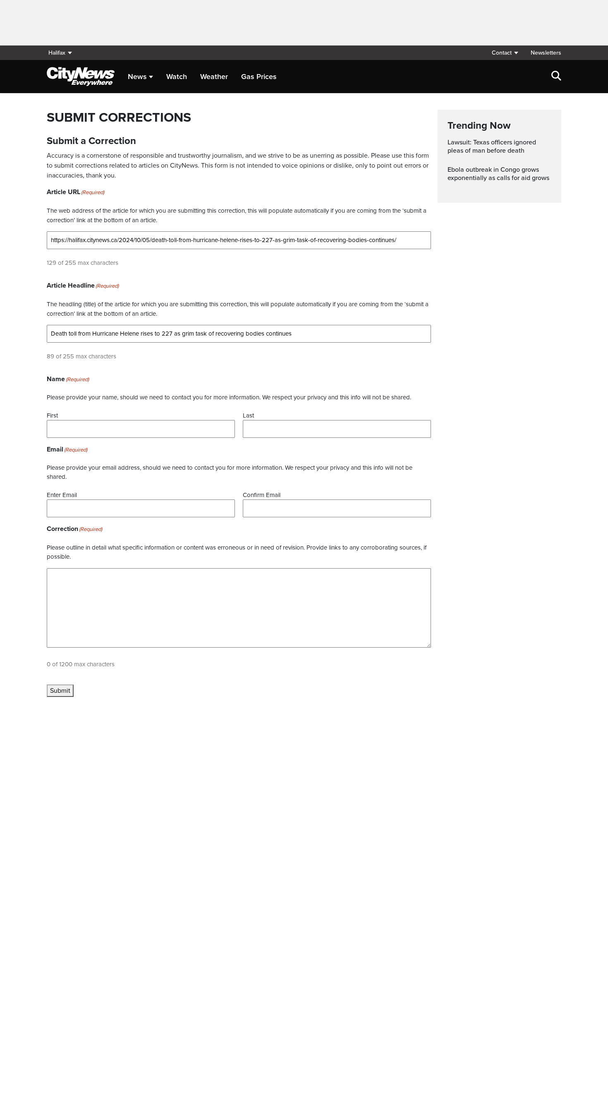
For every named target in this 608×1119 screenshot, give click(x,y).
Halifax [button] (56, 52)
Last (248, 415)
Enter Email (62, 495)
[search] (556, 76)
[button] (504, 53)
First (52, 415)
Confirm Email (261, 495)
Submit (60, 691)
